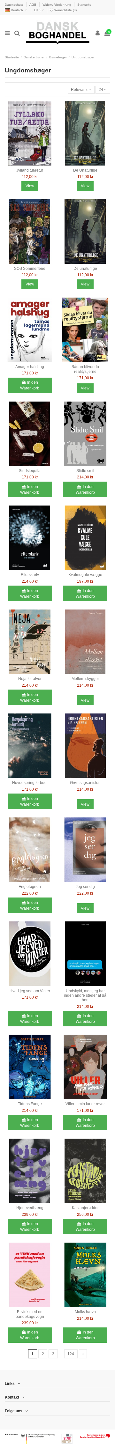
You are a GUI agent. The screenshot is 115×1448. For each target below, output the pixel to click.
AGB (33, 4)
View (30, 186)
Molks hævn (85, 1312)
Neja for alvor (30, 678)
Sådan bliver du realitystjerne (85, 369)
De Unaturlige (85, 170)
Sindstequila (30, 471)
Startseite (84, 4)
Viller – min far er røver (85, 1104)
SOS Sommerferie (29, 268)
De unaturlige (85, 268)
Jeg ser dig (85, 886)
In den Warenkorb (29, 385)
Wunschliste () (65, 10)
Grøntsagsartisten (85, 782)
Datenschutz (14, 4)
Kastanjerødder (85, 1208)
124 (70, 1354)
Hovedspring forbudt (30, 782)
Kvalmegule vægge (85, 575)
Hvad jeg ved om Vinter (30, 991)
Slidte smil (85, 471)
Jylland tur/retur (29, 170)
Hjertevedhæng (29, 1208)
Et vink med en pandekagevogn (30, 1314)
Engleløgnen (30, 886)
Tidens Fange (30, 1104)
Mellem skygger (85, 678)
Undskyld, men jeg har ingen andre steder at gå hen (85, 995)
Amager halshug (29, 367)
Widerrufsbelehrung (57, 4)
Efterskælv (30, 575)
